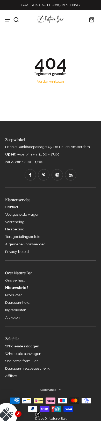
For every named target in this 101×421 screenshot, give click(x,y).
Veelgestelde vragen (22, 214)
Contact (11, 207)
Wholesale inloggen (22, 346)
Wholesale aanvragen (23, 354)
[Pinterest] (43, 175)
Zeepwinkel (15, 139)
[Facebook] (30, 175)
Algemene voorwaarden (25, 244)
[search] (16, 19)
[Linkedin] (70, 175)
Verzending (14, 222)
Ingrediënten (15, 310)
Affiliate (11, 376)
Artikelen (12, 317)
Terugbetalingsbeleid (22, 237)
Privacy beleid (17, 252)
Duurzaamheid (17, 302)
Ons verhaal (15, 280)
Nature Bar (57, 418)
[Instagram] (57, 175)
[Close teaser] (37, 414)
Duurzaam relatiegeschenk (27, 368)
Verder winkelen (50, 81)
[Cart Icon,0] (90, 19)
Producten (14, 295)
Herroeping (14, 229)
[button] (18, 403)
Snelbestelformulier (21, 361)
